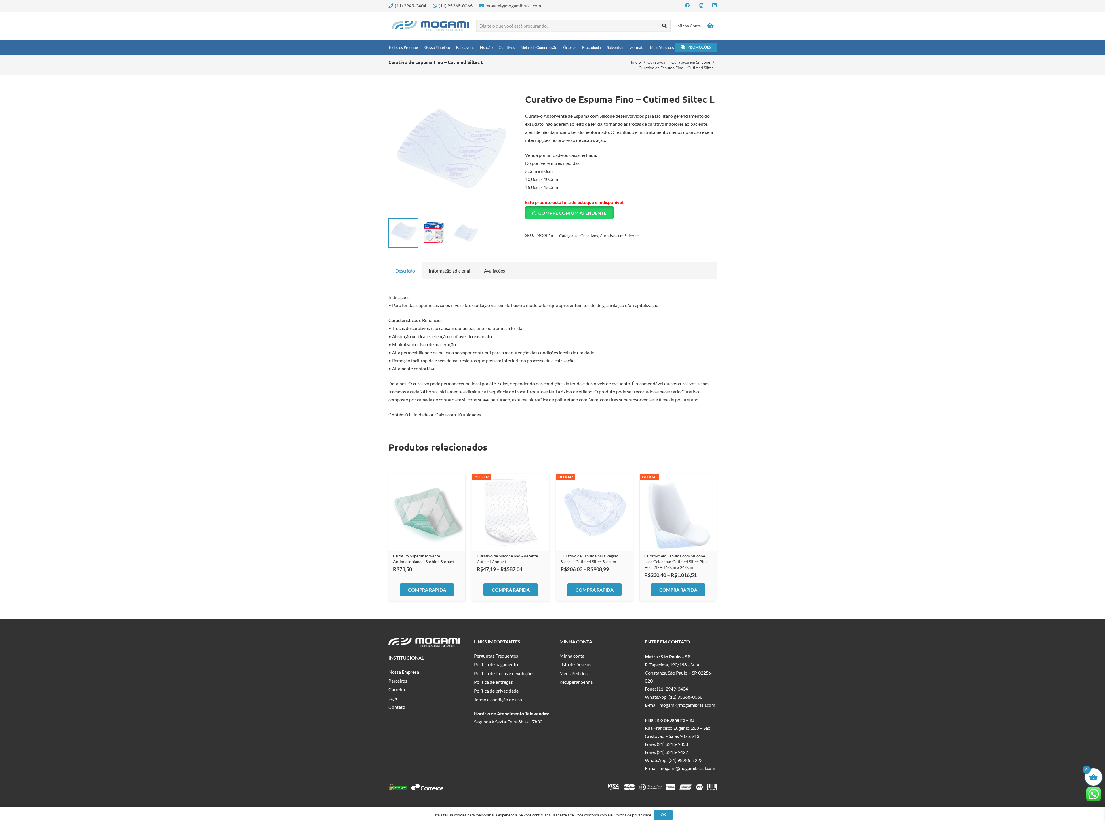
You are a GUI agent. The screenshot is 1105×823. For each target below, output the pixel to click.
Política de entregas (493, 682)
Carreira (396, 689)
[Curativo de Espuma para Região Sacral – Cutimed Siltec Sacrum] (594, 512)
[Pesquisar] (664, 26)
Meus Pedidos (573, 673)
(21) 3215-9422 (672, 752)
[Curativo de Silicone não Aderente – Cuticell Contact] (510, 512)
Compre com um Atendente (572, 213)
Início (636, 62)
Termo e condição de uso (498, 699)
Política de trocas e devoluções (504, 673)
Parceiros (397, 680)
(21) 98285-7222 (685, 760)
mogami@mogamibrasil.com (687, 705)
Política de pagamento (496, 664)
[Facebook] (687, 5)
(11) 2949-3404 (672, 688)
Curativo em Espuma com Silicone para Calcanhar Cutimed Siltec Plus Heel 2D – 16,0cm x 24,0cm (675, 561)
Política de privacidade (496, 691)
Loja (392, 698)
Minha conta (571, 655)
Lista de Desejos (575, 664)
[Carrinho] (710, 26)
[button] (502, 103)
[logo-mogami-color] (430, 26)
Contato (396, 707)
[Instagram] (701, 5)
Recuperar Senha (576, 682)
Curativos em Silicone (690, 62)
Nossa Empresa (403, 672)
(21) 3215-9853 (672, 744)
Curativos (656, 62)
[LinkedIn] (714, 5)
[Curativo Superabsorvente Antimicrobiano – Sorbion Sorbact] (426, 512)
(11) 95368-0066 (685, 697)
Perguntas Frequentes (496, 655)
